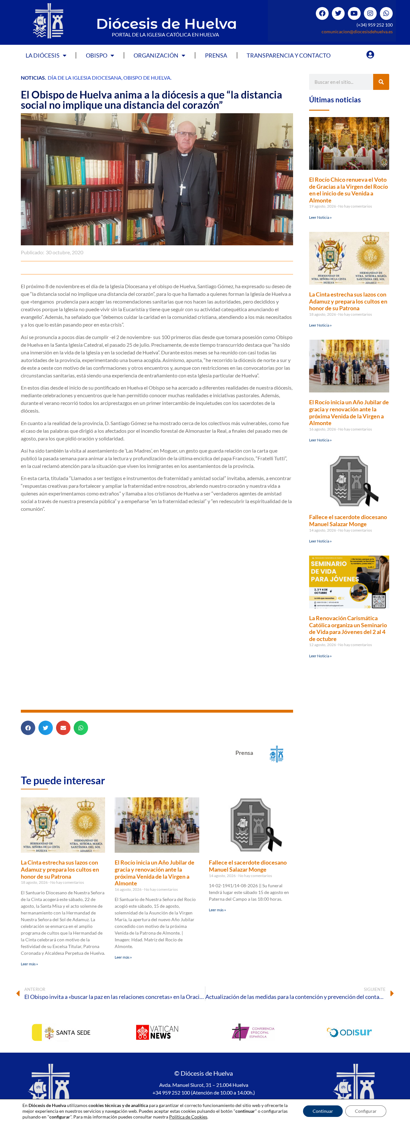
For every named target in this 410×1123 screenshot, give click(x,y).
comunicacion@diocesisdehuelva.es (357, 31)
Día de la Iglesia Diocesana (84, 78)
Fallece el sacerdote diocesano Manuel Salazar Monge (248, 866)
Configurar (366, 1111)
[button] (28, 728)
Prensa (216, 55)
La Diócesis (43, 55)
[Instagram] (370, 13)
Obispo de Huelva (146, 78)
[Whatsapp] (386, 13)
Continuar (323, 1111)
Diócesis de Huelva (166, 23)
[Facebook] (322, 13)
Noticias (33, 78)
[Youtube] (354, 13)
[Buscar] (381, 82)
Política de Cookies (188, 1116)
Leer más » (29, 963)
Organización (156, 55)
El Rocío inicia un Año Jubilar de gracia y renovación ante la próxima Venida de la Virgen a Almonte (154, 873)
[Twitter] (338, 13)
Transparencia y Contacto (289, 55)
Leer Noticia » (320, 217)
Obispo (96, 55)
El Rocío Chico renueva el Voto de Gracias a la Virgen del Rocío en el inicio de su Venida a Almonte (348, 190)
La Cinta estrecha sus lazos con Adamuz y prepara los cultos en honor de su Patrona (60, 869)
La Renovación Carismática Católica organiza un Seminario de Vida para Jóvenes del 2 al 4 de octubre (348, 628)
